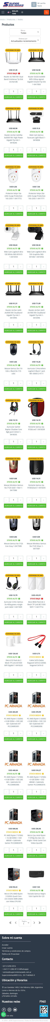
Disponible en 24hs (13, 50)
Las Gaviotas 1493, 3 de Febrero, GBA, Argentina (23, 987)
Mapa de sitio (7, 1015)
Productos (11, 19)
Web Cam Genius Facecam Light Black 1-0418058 (36, 137)
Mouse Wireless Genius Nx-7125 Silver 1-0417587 (36, 546)
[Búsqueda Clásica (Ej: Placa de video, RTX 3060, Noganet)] (46, 12)
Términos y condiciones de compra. (16, 951)
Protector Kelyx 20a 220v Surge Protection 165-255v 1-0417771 (36, 196)
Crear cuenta (7, 948)
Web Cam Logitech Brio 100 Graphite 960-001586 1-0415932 (36, 254)
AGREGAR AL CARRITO (13, 97)
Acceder (5, 945)
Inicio (2, 19)
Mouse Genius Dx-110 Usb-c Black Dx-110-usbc (13, 371)
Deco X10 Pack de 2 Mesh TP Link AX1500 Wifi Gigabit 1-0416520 (13, 663)
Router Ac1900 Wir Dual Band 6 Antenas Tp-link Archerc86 (13, 79)
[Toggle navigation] (3, 12)
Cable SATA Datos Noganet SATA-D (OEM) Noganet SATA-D (36, 663)
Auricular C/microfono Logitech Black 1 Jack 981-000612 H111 (37, 371)
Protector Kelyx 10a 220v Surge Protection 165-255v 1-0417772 (13, 196)
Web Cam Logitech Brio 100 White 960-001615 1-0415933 (13, 254)
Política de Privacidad (10, 954)
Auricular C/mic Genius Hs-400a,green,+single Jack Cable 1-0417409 (13, 604)
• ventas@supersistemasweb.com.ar (16, 972)
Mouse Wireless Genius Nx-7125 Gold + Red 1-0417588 (13, 487)
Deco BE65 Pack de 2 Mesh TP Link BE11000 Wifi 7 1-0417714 (36, 604)
